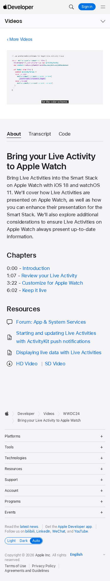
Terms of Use (15, 566)
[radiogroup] (24, 540)
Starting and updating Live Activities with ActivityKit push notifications (56, 337)
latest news (29, 527)
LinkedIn (43, 531)
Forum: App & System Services (51, 322)
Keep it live (34, 290)
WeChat (58, 531)
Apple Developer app (75, 527)
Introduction (36, 268)
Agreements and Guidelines (27, 571)
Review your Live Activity (49, 275)
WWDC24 (71, 414)
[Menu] (103, 7)
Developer (26, 414)
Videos (13, 21)
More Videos (20, 39)
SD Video (55, 363)
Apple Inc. (43, 555)
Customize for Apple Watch (52, 283)
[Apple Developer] (18, 7)
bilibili (29, 531)
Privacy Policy (43, 566)
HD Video (26, 363)
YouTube (81, 531)
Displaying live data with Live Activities (58, 352)
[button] (71, 7)
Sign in (87, 7)
